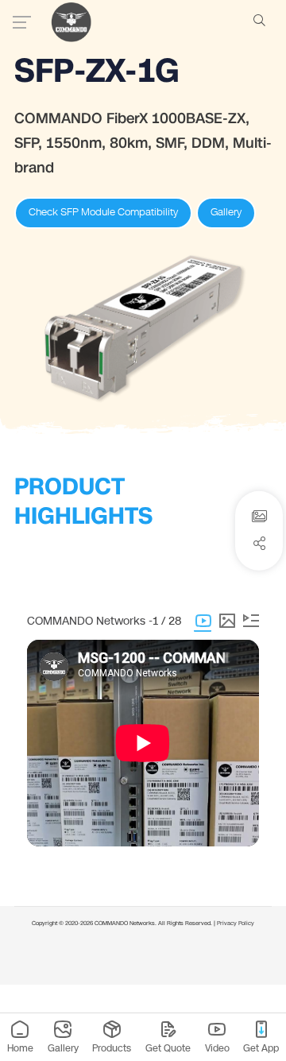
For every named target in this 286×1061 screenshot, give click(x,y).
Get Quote (168, 1048)
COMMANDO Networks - (90, 621)
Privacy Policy (235, 923)
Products (111, 1048)
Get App (261, 1048)
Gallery (226, 212)
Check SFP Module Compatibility (103, 212)
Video (217, 1048)
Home (20, 1048)
